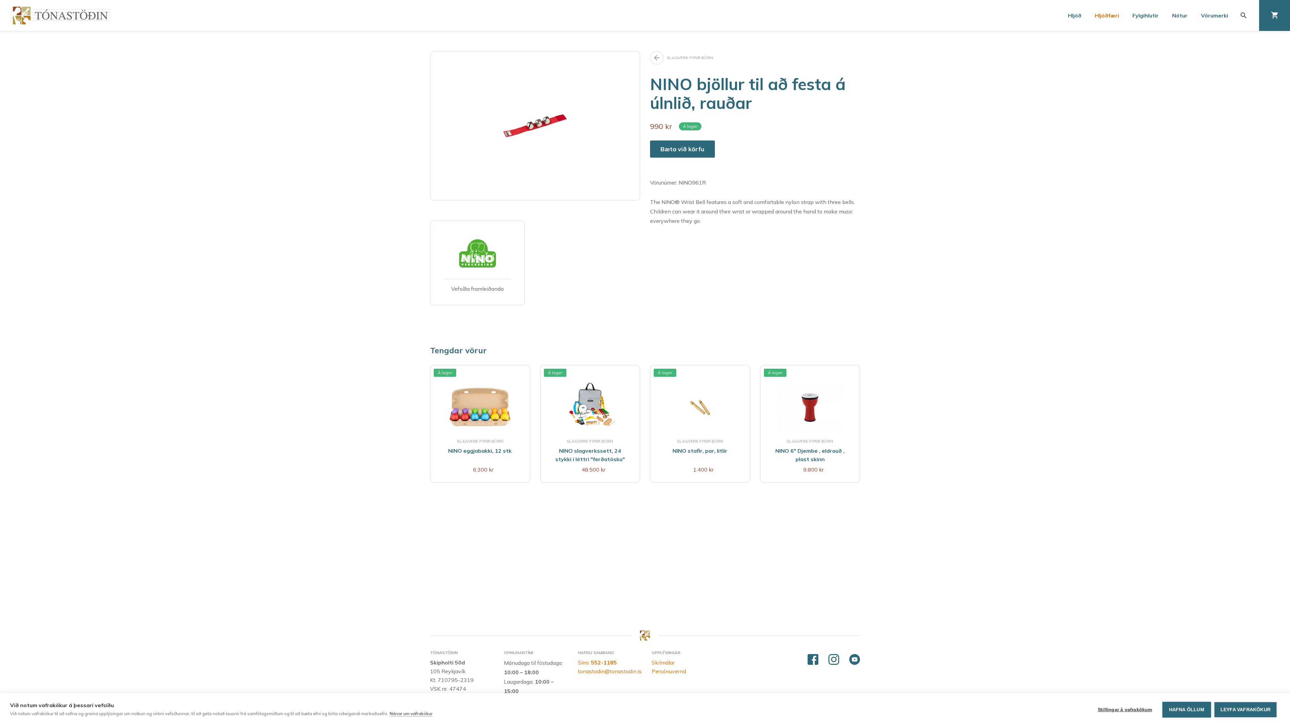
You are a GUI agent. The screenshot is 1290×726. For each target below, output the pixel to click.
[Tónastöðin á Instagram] (833, 660)
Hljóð (1074, 15)
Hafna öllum (1186, 709)
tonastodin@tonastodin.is (610, 671)
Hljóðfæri (1107, 15)
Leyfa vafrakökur (1245, 709)
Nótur (1180, 15)
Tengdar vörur (458, 350)
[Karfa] (1274, 15)
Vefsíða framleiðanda (477, 288)
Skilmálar (663, 662)
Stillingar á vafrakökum (1125, 709)
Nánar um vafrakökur (411, 713)
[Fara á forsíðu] (60, 16)
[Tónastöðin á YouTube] (854, 660)
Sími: (597, 662)
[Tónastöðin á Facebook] (813, 660)
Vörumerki (1214, 15)
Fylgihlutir (1145, 15)
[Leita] (1243, 15)
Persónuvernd (669, 671)
